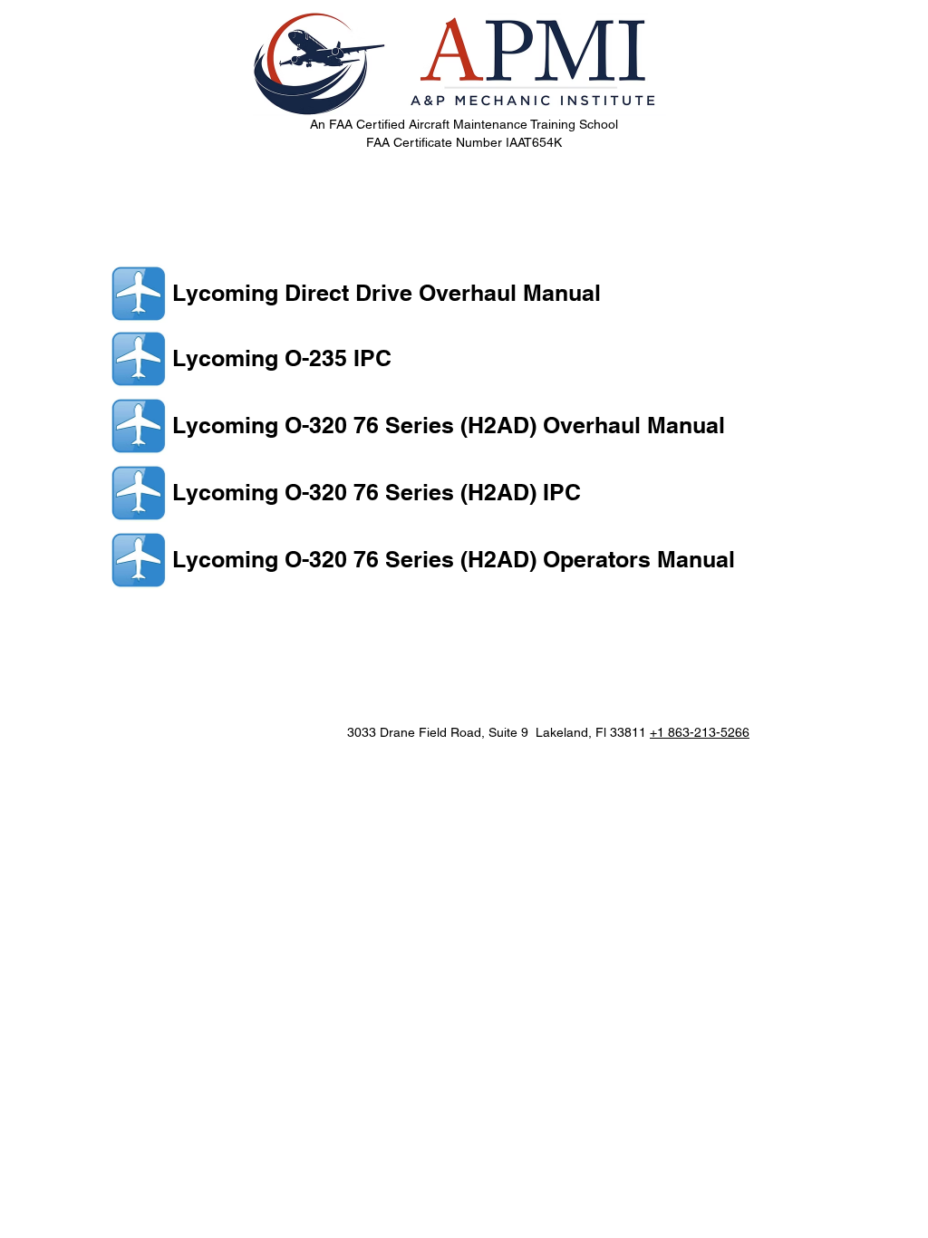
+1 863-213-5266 (699, 732)
